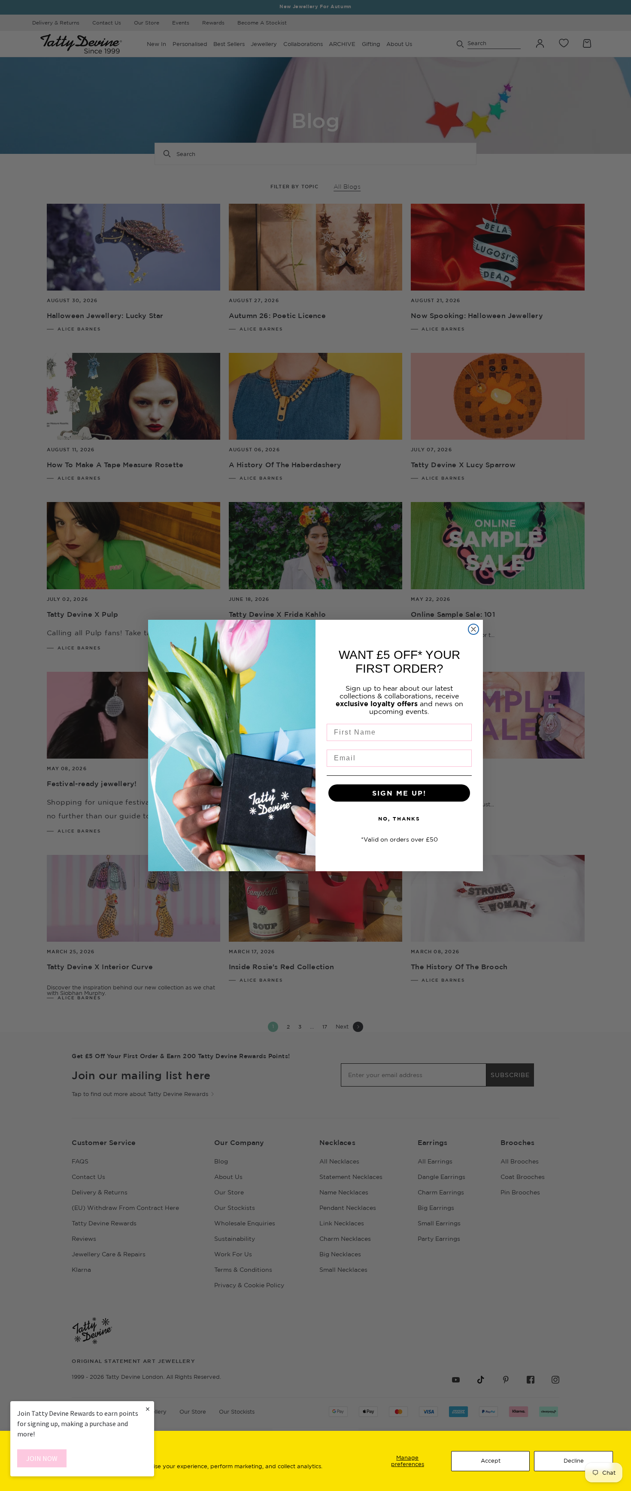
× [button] (148, 1408)
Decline (574, 1460)
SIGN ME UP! (399, 793)
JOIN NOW (42, 1458)
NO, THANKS (399, 818)
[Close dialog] (473, 629)
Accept (491, 1460)
